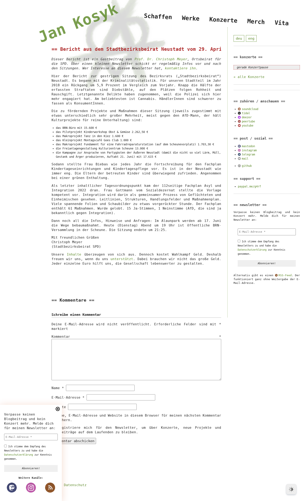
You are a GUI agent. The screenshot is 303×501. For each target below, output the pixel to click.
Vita (282, 23)
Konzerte (223, 20)
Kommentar (136, 337)
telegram (248, 154)
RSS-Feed (285, 275)
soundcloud (250, 109)
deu (239, 38)
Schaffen (158, 16)
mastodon (248, 146)
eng (251, 38)
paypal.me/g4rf (249, 186)
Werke (191, 18)
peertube (248, 121)
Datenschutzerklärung (18, 454)
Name (58, 388)
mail (245, 158)
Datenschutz (75, 485)
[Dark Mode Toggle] (291, 489)
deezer (247, 117)
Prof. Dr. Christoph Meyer (161, 59)
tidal (246, 113)
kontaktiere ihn (180, 68)
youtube (247, 125)
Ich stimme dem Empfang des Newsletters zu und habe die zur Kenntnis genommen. (28, 452)
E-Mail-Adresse (68, 397)
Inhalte (74, 254)
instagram (249, 150)
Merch (256, 22)
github (247, 165)
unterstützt (121, 259)
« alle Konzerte (249, 77)
